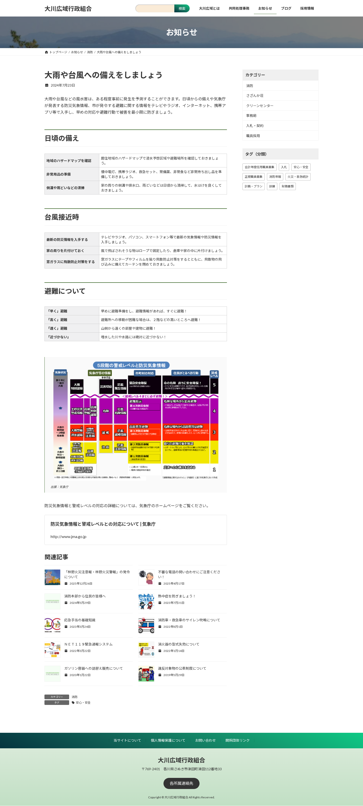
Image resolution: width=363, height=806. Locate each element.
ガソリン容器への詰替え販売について (93, 668)
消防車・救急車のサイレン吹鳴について (189, 620)
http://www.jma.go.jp (68, 536)
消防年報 (275, 177)
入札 (284, 167)
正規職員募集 (253, 177)
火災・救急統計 (298, 177)
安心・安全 (83, 702)
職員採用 (253, 136)
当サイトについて (127, 740)
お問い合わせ (205, 740)
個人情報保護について (168, 740)
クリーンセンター (260, 106)
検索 (182, 8)
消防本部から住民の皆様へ (85, 596)
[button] (181, 783)
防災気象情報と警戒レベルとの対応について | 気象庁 (103, 524)
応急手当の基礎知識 (79, 620)
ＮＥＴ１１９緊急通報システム (88, 644)
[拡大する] (214, 367)
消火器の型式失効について (179, 644)
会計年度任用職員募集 (259, 167)
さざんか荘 (254, 95)
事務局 (251, 116)
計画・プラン (253, 186)
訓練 (272, 186)
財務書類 (288, 186)
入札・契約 (254, 126)
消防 (75, 697)
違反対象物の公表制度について (182, 668)
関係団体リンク (237, 740)
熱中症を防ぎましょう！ (177, 596)
